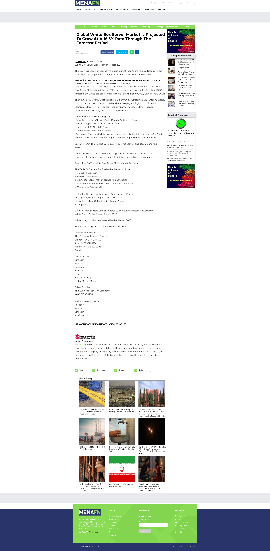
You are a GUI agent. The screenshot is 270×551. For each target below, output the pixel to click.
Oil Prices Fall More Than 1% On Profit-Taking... (185, 88)
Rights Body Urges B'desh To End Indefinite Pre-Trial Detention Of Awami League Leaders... (92, 487)
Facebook (182, 516)
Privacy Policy (114, 519)
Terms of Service (115, 516)
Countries (149, 9)
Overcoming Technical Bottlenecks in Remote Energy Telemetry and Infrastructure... (179, 153)
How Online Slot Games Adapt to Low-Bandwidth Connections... (180, 146)
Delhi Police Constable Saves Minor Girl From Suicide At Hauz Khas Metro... (92, 412)
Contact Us (113, 522)
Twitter (181, 519)
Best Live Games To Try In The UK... (178, 142)
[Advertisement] (135, 17)
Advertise (112, 526)
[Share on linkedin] (137, 52)
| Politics (132, 27)
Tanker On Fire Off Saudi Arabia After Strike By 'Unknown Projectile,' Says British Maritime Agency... (152, 450)
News (87, 9)
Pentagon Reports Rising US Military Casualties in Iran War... (122, 411)
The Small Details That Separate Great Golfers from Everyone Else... (180, 159)
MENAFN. (91, 547)
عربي (182, 2)
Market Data (122, 9)
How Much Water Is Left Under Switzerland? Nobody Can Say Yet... (122, 449)
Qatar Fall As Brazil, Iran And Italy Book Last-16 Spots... (186, 96)
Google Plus (183, 522)
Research (136, 9)
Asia (113, 27)
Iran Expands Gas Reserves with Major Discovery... (122, 485)
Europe (94, 27)
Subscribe (144, 531)
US (81, 27)
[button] (187, 2)
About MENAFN (115, 529)
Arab (104, 27)
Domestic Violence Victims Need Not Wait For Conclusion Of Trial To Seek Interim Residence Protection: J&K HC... (152, 413)
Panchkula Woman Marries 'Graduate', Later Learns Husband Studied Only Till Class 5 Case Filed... (150, 487)
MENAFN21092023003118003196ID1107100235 (100, 324)
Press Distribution (103, 9)
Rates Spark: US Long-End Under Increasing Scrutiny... (186, 104)
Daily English (146, 516)
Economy (146, 27)
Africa (123, 27)
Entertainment (169, 27)
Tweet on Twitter (122, 52)
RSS (180, 532)
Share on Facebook (107, 52)
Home (78, 9)
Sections (162, 9)
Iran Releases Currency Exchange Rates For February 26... (186, 80)
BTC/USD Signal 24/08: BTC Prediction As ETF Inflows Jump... (186, 62)
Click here (93, 532)
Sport (186, 27)
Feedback (112, 535)
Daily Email (183, 526)
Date (78, 51)
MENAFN (81, 61)
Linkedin (182, 529)
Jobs (110, 532)
